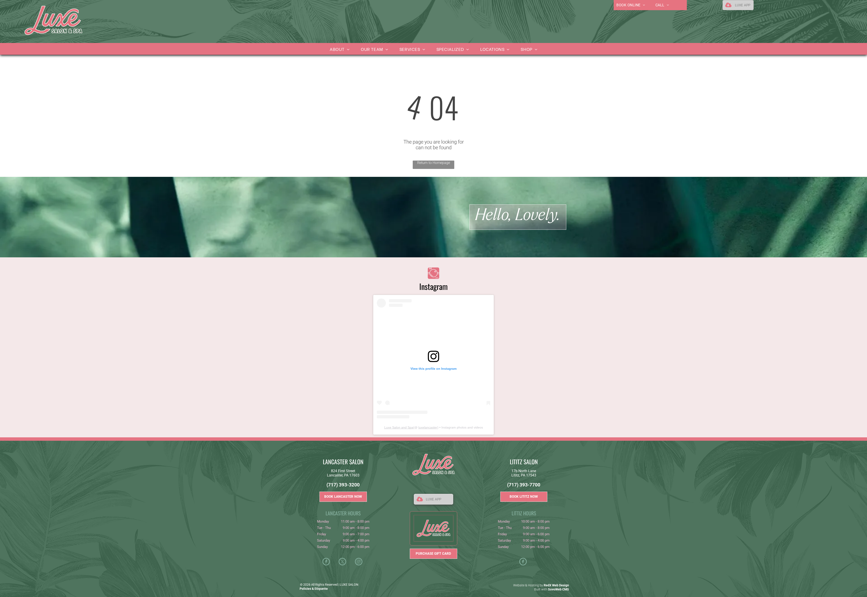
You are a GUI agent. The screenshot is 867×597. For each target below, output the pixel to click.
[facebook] (326, 562)
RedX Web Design (556, 585)
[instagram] (358, 562)
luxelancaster (427, 427)
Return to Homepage (433, 163)
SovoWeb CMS (558, 589)
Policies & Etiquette (314, 588)
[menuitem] (630, 5)
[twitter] (342, 562)
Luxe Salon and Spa (398, 427)
